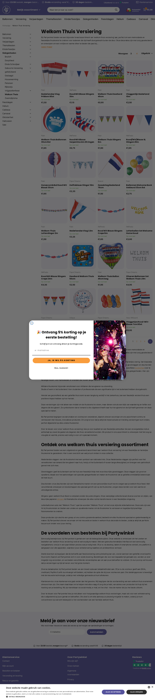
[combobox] (149, 687)
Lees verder (76, 694)
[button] (52, 696)
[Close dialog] (31, 323)
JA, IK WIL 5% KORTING (61, 360)
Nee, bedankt (61, 368)
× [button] (152, 687)
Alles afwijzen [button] (136, 692)
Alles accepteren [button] (113, 692)
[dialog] (77, 692)
